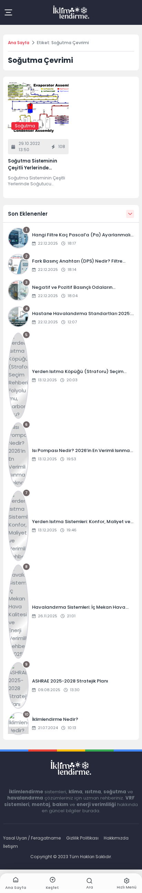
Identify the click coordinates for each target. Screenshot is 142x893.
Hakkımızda (116, 838)
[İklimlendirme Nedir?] (71, 723)
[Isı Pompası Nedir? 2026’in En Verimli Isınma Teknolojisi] (71, 454)
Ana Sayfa (18, 43)
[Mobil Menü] (8, 12)
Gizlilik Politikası (82, 838)
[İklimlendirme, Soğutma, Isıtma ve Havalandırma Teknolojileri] (71, 12)
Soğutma (25, 126)
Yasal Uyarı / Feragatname (32, 838)
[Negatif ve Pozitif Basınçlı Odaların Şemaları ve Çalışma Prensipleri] (71, 291)
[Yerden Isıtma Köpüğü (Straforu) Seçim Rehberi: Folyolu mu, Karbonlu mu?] (71, 376)
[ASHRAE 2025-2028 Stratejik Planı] (71, 685)
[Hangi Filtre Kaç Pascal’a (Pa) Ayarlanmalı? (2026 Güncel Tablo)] (71, 239)
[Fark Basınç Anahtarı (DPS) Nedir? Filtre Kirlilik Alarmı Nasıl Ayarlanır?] (71, 265)
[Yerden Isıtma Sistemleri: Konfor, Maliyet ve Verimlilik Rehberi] (71, 526)
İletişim (10, 846)
